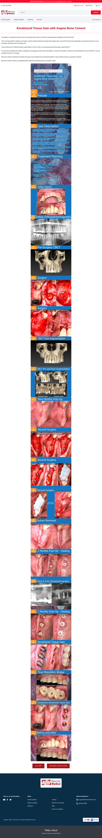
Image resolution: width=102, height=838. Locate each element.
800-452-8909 (7, 5)
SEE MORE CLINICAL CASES (58, 766)
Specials (39, 19)
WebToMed (57, 833)
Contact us (59, 1)
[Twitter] (10, 800)
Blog (53, 806)
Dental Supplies (5, 19)
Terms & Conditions (57, 809)
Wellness (30, 19)
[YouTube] (4, 800)
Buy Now (38, 766)
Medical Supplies (19, 19)
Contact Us (97, 19)
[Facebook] (7, 800)
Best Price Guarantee (58, 802)
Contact (54, 799)
